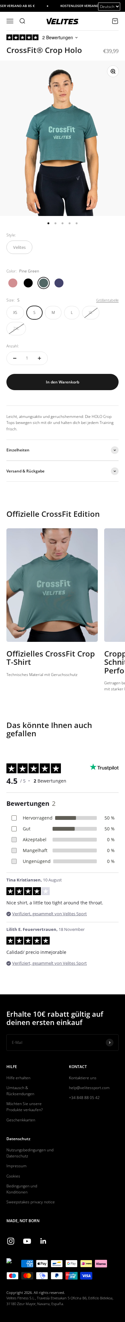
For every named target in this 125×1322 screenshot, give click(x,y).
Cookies (13, 1176)
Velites (19, 247)
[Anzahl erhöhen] (39, 358)
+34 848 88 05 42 (84, 1097)
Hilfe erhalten (18, 1078)
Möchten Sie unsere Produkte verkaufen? (24, 1106)
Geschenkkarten (20, 1120)
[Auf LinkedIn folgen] (43, 1241)
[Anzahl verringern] (15, 358)
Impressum (16, 1166)
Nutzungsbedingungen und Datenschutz (30, 1153)
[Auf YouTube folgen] (27, 1241)
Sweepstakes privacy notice (30, 1202)
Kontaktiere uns (82, 1078)
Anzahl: (12, 346)
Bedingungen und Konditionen (21, 1189)
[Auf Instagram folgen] (10, 1241)
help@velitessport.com (89, 1087)
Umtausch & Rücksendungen (20, 1090)
